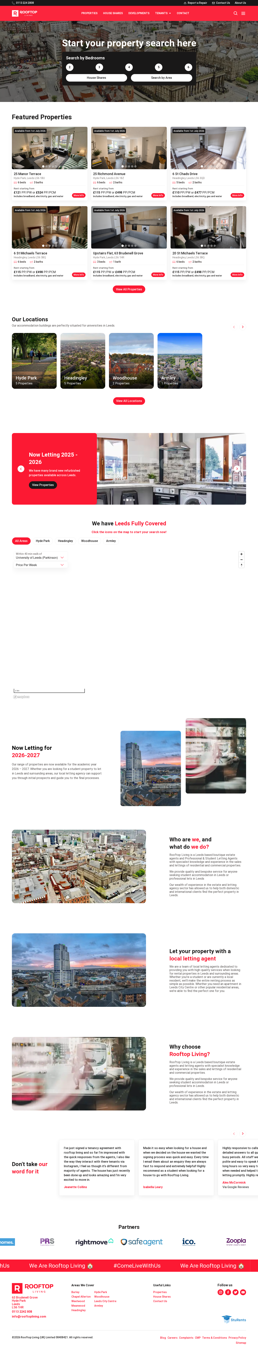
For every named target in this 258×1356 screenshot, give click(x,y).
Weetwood (78, 1301)
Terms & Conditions (214, 1337)
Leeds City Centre (105, 1301)
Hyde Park (100, 1292)
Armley (98, 1305)
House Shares (113, 13)
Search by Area (161, 78)
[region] (129, 624)
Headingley (78, 1310)
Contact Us (160, 1301)
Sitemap (241, 1342)
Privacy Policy (237, 1337)
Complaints (186, 1337)
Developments (138, 13)
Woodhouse (101, 1296)
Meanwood (78, 1305)
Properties (89, 13)
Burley (75, 1292)
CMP (198, 1337)
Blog (163, 1337)
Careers (173, 1337)
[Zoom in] (241, 554)
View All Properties (129, 289)
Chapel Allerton (81, 1296)
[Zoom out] (241, 559)
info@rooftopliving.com (29, 1316)
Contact (183, 13)
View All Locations (129, 401)
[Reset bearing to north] (241, 565)
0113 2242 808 (22, 1311)
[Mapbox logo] (21, 697)
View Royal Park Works (48, 483)
